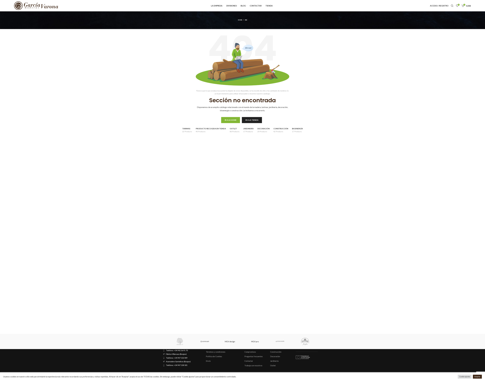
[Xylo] (305, 341)
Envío (208, 361)
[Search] (452, 5)
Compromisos (250, 352)
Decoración (275, 356)
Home (240, 20)
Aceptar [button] (477, 377)
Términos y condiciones (215, 352)
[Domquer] (204, 341)
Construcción (275, 352)
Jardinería (274, 361)
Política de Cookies (214, 356)
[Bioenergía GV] (179, 341)
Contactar (248, 361)
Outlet (273, 365)
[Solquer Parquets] (280, 341)
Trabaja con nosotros (253, 365)
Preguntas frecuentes (253, 356)
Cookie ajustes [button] (464, 377)
